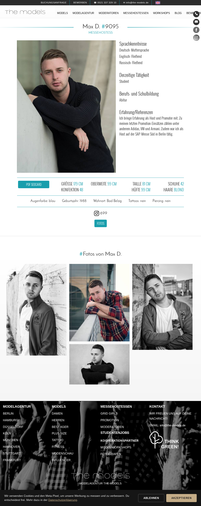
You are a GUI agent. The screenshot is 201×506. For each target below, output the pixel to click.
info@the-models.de (172, 425)
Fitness (58, 446)
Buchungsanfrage (54, 2)
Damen (57, 413)
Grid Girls (109, 413)
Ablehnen (151, 498)
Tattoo (57, 440)
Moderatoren (109, 13)
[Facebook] (196, 31)
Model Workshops (115, 447)
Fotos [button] (100, 223)
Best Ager (60, 427)
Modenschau (62, 453)
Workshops (161, 13)
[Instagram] (196, 38)
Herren (58, 420)
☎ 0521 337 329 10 (105, 2)
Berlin (8, 413)
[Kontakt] (196, 14)
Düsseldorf (13, 427)
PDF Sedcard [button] (33, 184)
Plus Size (59, 433)
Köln (7, 433)
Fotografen (110, 454)
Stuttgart (12, 453)
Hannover (11, 446)
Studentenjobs (114, 433)
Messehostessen (135, 13)
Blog (178, 13)
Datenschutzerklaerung (62, 499)
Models (62, 13)
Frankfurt (12, 460)
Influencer (61, 460)
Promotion (109, 420)
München (10, 440)
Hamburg (10, 420)
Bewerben (80, 2)
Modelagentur (83, 13)
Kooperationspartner (119, 440)
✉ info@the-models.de (136, 2)
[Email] (196, 22)
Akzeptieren (181, 498)
